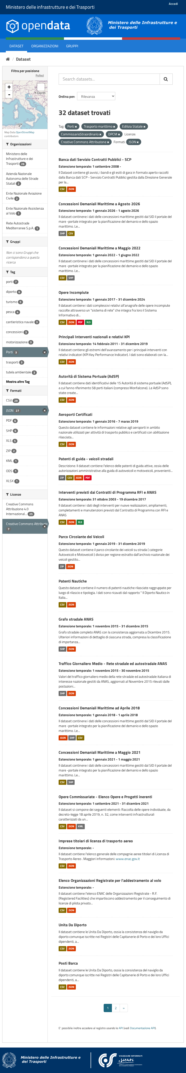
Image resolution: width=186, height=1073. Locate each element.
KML (80, 826)
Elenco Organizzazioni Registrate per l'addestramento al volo (110, 880)
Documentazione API (142, 1028)
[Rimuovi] (76, 127)
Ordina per (66, 96)
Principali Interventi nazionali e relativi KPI (94, 337)
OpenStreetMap (25, 132)
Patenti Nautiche (73, 581)
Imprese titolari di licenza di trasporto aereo (96, 841)
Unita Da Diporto (73, 925)
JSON (71, 189)
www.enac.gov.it (128, 858)
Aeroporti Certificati (75, 414)
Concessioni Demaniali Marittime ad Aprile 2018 (99, 708)
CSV (62, 189)
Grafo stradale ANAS (76, 619)
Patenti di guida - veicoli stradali (86, 459)
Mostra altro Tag (18, 381)
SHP (62, 233)
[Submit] (166, 79)
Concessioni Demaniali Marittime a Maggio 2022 (99, 248)
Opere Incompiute (74, 292)
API (121, 1028)
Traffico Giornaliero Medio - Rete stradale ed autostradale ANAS (113, 663)
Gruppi (72, 46)
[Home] (8, 59)
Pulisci (40, 75)
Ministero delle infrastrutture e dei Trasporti (50, 7)
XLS (88, 322)
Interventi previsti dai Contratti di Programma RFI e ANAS (107, 492)
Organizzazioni (44, 46)
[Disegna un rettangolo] (41, 87)
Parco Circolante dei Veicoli (81, 537)
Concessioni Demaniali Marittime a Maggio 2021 (99, 752)
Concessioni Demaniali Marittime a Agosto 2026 (99, 204)
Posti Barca (68, 963)
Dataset (16, 46)
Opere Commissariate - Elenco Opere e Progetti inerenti (105, 797)
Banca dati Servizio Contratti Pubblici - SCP (95, 159)
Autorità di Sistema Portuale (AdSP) (89, 376)
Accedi (173, 3)
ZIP (62, 478)
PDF (80, 322)
